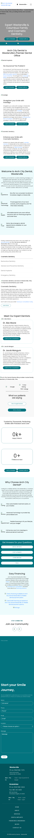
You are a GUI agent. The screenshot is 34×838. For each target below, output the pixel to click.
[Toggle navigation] (31, 4)
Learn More (6, 305)
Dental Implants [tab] (6, 271)
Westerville (14, 767)
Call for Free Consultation (12, 338)
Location (3, 723)
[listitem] (14, 629)
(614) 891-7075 (19, 770)
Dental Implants (17, 817)
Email (2, 715)
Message (3, 731)
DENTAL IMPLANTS (17, 547)
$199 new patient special (10, 74)
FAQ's (17, 563)
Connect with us (23, 39)
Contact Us (17, 828)
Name (2, 700)
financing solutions (21, 588)
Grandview (13, 784)
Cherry (7, 582)
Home (17, 807)
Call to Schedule (10, 39)
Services (17, 814)
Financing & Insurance (17, 821)
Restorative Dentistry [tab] (8, 261)
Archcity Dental (5, 242)
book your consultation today (25, 302)
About (17, 810)
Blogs (17, 824)
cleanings (25, 76)
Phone (2, 708)
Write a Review (17, 410)
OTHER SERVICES (17, 557)
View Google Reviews (17, 403)
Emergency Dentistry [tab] (8, 275)
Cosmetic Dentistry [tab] (8, 257)
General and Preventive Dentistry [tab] (12, 266)
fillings (5, 77)
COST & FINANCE (17, 552)
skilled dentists (18, 147)
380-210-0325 (17, 790)
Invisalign (19, 111)
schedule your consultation (15, 586)
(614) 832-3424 (19, 787)
